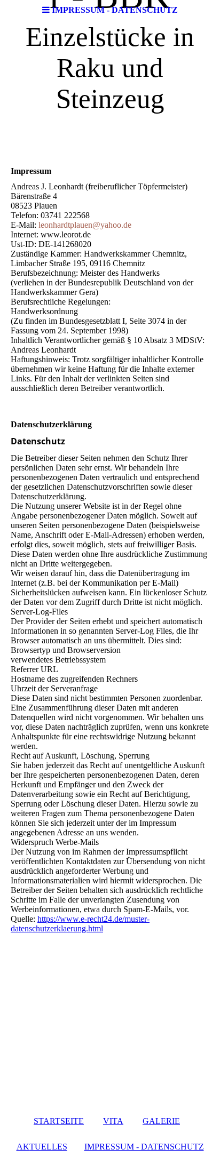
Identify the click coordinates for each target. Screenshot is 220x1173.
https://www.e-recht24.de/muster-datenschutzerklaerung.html (80, 923)
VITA (113, 1121)
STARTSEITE (59, 1121)
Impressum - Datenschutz (144, 1146)
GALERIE (161, 1121)
